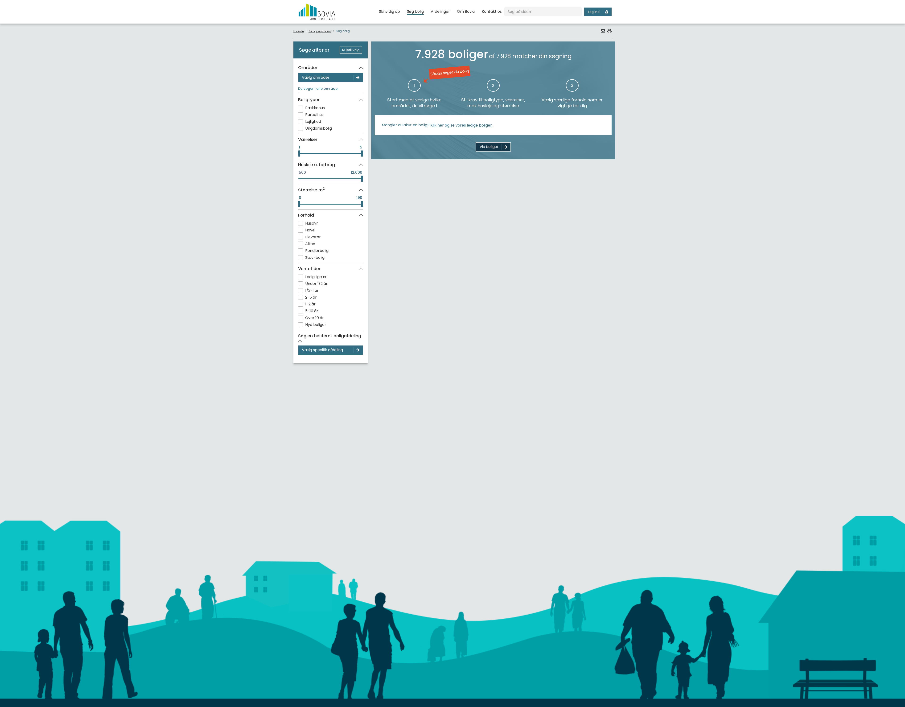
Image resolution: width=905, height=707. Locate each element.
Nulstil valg (350, 50)
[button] (602, 31)
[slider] (299, 153)
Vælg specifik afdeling (322, 350)
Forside (298, 31)
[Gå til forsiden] (317, 12)
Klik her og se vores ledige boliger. (461, 125)
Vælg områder (315, 77)
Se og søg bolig (320, 31)
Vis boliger (489, 146)
